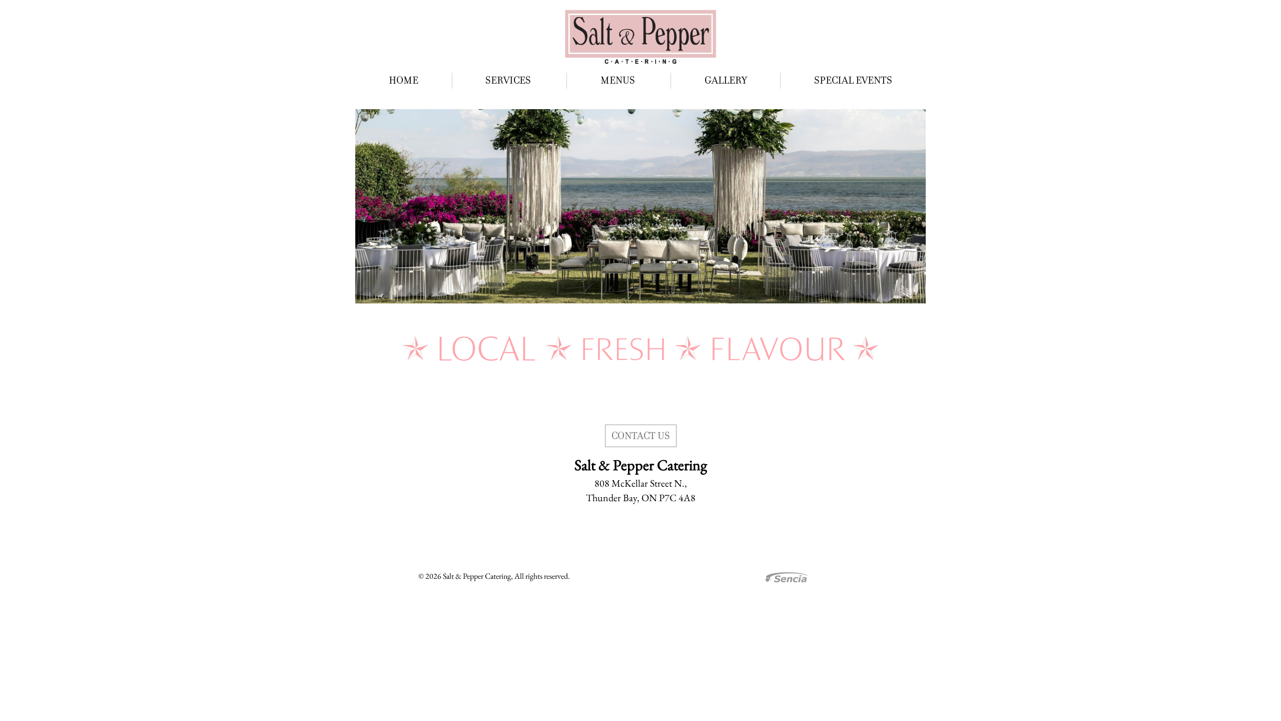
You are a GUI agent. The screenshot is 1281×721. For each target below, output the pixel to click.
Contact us (640, 436)
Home (403, 80)
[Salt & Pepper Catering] (640, 36)
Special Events (853, 80)
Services (509, 80)
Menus (618, 80)
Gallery (726, 80)
